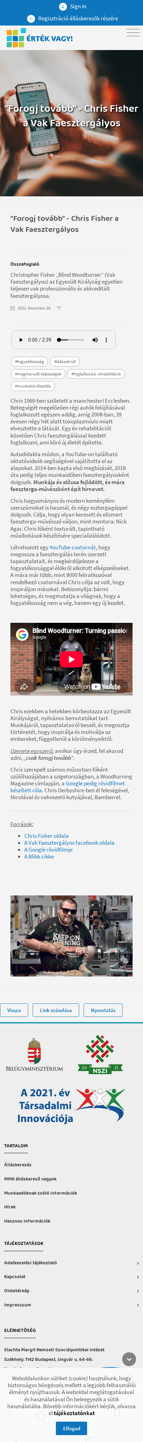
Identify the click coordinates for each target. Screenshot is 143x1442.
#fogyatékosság (29, 361)
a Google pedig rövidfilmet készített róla (67, 786)
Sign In (77, 6)
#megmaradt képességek (38, 374)
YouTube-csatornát (73, 547)
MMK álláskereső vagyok (30, 1179)
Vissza (14, 1010)
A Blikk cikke (39, 856)
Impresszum (17, 1305)
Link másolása (56, 1010)
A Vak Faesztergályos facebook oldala (69, 842)
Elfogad (71, 1428)
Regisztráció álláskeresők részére (77, 18)
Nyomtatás (103, 1010)
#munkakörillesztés (33, 386)
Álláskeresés (18, 1165)
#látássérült (65, 361)
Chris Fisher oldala (46, 836)
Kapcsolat (14, 1277)
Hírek (10, 1207)
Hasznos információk (27, 1221)
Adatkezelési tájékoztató (30, 1263)
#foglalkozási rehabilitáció (96, 374)
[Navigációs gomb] (133, 32)
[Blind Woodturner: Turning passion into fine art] (71, 659)
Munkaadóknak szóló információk (40, 1193)
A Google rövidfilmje (48, 849)
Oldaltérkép (17, 1291)
